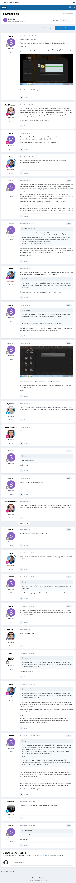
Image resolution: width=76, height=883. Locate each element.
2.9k (11, 121)
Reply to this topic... (19, 862)
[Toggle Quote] (22, 228)
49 (12, 52)
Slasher (12, 19)
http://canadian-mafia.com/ (38, 709)
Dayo (11, 157)
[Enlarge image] (46, 71)
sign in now (43, 855)
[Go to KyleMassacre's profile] (11, 111)
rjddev (10, 653)
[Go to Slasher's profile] (5, 20)
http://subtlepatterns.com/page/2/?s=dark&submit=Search (39, 274)
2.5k (11, 173)
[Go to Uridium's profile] (11, 808)
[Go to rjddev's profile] (11, 660)
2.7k (11, 818)
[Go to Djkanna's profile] (11, 410)
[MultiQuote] (21, 97)
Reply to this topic (65, 28)
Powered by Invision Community (38, 880)
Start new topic (47, 28)
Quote (26, 97)
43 (12, 669)
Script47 (10, 630)
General (22, 21)
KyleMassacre (11, 105)
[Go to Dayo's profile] (11, 163)
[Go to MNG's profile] (11, 140)
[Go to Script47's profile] (11, 636)
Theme (34, 878)
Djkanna (10, 404)
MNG (11, 133)
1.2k (11, 646)
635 (11, 149)
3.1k (11, 419)
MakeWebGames (10, 2)
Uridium (10, 802)
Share (56, 20)
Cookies (41, 878)
